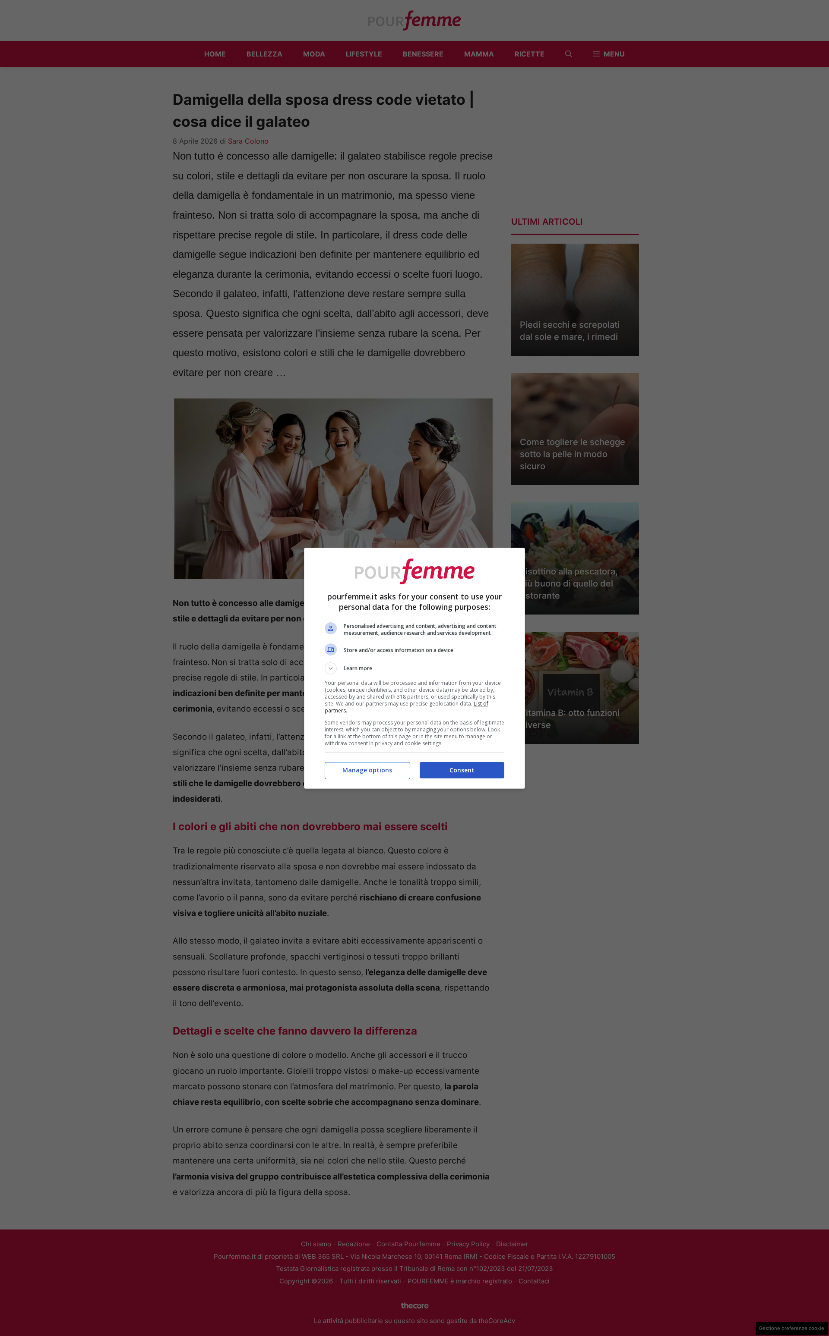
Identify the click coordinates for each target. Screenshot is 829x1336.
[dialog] (414, 668)
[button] (414, 668)
